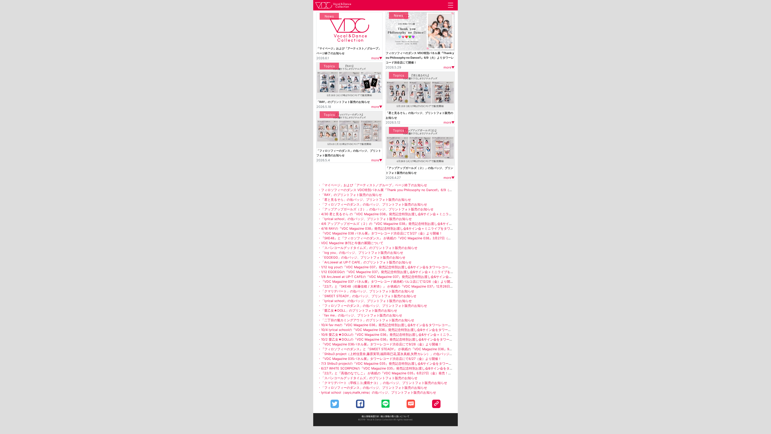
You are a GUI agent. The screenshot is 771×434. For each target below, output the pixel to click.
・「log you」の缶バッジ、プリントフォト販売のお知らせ (360, 253)
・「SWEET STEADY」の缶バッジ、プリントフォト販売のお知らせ (367, 296)
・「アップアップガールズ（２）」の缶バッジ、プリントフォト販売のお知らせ (375, 209)
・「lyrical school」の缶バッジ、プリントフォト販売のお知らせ (365, 219)
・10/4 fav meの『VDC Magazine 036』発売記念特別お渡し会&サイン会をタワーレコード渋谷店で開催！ (396, 325)
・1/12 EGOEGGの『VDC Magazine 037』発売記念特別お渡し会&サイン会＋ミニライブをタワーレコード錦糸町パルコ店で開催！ (413, 272)
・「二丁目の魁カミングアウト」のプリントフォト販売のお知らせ (366, 320)
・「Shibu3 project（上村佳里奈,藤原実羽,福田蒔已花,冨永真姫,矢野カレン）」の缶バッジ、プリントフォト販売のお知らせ (408, 354)
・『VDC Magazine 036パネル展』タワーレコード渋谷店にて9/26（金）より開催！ (380, 344)
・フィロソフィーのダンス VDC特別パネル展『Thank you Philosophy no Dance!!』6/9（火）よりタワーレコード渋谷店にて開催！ (414, 190)
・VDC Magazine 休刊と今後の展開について (350, 243)
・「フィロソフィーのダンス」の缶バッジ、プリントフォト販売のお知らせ (372, 204)
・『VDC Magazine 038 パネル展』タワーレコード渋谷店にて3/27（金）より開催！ (380, 233)
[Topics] (349, 81)
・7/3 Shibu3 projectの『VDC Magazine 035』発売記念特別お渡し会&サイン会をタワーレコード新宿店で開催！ (401, 363)
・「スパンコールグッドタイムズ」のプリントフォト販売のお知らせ (367, 248)
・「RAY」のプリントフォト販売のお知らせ (350, 195)
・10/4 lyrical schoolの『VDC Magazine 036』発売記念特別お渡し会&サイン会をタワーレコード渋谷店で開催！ (400, 330)
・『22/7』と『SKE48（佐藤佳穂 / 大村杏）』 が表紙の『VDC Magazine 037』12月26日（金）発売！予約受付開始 (403, 286)
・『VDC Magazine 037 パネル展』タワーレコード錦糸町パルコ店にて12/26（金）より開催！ (387, 281)
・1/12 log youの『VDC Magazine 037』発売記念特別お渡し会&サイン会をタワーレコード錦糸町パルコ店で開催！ (402, 267)
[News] (349, 29)
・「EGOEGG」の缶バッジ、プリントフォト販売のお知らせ (361, 257)
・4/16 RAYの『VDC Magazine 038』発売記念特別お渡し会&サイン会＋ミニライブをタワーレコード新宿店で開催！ (403, 228)
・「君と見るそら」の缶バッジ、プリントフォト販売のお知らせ (364, 200)
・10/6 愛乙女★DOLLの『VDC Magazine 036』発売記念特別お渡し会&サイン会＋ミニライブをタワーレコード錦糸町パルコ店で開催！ (417, 335)
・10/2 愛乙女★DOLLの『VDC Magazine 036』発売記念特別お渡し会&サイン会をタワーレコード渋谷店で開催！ (401, 339)
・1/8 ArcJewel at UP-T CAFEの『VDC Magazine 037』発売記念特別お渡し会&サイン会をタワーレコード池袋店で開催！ (407, 277)
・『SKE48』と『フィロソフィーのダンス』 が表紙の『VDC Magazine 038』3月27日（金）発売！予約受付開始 (400, 238)
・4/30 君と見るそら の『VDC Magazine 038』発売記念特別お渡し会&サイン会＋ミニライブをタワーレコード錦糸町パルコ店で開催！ (417, 214)
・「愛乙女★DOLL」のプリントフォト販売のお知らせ (357, 310)
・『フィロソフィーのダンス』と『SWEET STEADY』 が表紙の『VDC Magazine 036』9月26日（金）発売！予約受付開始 (408, 349)
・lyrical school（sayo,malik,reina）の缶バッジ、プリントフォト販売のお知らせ (377, 392)
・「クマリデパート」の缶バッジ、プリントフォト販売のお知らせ (366, 291)
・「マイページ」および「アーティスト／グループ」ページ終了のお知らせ (372, 185)
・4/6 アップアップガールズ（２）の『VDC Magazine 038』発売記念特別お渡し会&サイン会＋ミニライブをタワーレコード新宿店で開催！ (420, 224)
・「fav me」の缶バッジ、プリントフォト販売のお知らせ (360, 315)
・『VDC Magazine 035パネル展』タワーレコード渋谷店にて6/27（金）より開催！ (379, 359)
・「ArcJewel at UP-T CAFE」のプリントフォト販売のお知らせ (365, 262)
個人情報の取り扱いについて (395, 416)
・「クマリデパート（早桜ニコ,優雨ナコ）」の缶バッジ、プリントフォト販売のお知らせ (382, 383)
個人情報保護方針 (370, 416)
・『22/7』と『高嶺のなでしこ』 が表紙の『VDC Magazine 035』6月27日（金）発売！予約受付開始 (392, 373)
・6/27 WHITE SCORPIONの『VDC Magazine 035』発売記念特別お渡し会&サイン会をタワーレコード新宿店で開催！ (404, 368)
